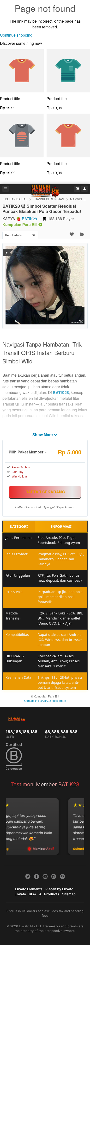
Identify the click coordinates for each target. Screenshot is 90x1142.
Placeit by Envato (59, 889)
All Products (49, 894)
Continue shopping (16, 35)
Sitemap (69, 894)
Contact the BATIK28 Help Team (45, 700)
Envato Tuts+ (25, 894)
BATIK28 (29, 218)
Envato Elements (28, 889)
